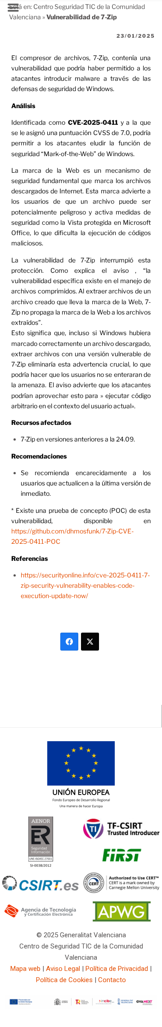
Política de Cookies (64, 980)
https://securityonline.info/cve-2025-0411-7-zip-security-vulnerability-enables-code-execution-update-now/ (85, 585)
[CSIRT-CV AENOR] (40, 866)
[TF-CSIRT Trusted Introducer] (121, 837)
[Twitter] (90, 642)
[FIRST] (121, 865)
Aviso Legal (63, 969)
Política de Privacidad (117, 969)
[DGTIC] (81, 806)
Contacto (112, 980)
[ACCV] (40, 916)
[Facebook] (69, 642)
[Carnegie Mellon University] (121, 891)
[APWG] (122, 919)
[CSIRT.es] (40, 888)
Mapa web (25, 969)
